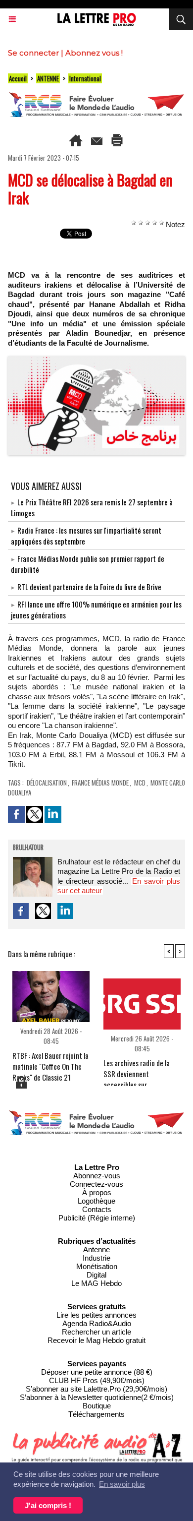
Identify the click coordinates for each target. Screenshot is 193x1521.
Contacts (96, 1209)
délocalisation (47, 783)
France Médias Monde (100, 783)
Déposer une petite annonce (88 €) (96, 1372)
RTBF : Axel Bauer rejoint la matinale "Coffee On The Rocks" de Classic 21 (50, 1062)
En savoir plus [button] (122, 1484)
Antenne (96, 1249)
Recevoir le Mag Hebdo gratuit (96, 1340)
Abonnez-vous (96, 1175)
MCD (139, 783)
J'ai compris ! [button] (48, 1505)
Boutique (97, 1405)
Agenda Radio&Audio (96, 1323)
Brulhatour (28, 848)
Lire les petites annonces (96, 1315)
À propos (96, 1192)
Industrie (96, 1258)
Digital (96, 1275)
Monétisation (96, 1266)
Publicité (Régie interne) (96, 1218)
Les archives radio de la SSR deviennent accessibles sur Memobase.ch (136, 1069)
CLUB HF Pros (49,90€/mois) (97, 1380)
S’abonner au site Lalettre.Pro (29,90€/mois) (96, 1389)
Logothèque (96, 1201)
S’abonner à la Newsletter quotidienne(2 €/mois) (97, 1397)
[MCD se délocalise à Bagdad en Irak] (96, 360)
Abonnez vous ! (94, 53)
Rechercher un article (96, 1332)
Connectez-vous (96, 1184)
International (85, 78)
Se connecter (33, 53)
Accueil (18, 78)
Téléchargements (96, 1414)
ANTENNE (48, 78)
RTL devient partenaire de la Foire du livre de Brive (89, 586)
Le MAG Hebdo (96, 1283)
